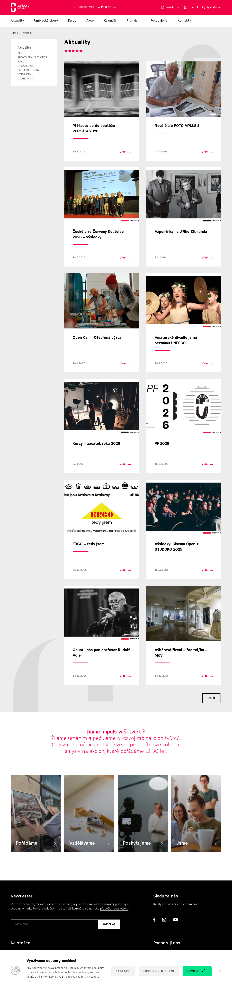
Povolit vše (197, 971)
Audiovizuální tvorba (32, 57)
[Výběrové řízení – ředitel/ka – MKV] (183, 613)
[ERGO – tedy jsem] (101, 507)
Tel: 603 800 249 (83, 7)
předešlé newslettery (114, 908)
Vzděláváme (82, 843)
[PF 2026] (183, 406)
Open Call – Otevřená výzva (97, 338)
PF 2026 (162, 444)
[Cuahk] (20, 7)
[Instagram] (164, 920)
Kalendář (110, 20)
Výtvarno (24, 74)
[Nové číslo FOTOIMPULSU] (183, 89)
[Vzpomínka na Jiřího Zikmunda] (183, 195)
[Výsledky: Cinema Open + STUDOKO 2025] (183, 507)
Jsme (182, 843)
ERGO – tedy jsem (88, 544)
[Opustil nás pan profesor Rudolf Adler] (101, 613)
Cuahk (14, 33)
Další (211, 698)
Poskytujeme (137, 843)
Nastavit (123, 971)
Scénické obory (28, 70)
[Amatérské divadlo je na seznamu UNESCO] (183, 300)
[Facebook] (154, 920)
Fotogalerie (158, 20)
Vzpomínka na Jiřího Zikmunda (181, 232)
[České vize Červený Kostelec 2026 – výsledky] (101, 195)
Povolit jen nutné (159, 971)
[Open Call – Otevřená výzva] (101, 300)
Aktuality (17, 20)
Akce (90, 20)
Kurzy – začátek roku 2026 (96, 444)
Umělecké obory (46, 20)
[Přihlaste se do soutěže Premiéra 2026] (101, 89)
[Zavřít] (219, 971)
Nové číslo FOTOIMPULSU (177, 126)
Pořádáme (26, 843)
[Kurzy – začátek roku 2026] (101, 406)
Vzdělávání (25, 78)
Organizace (25, 66)
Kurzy (72, 20)
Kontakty (184, 20)
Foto (20, 61)
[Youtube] (175, 919)
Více (123, 151)
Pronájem (133, 20)
